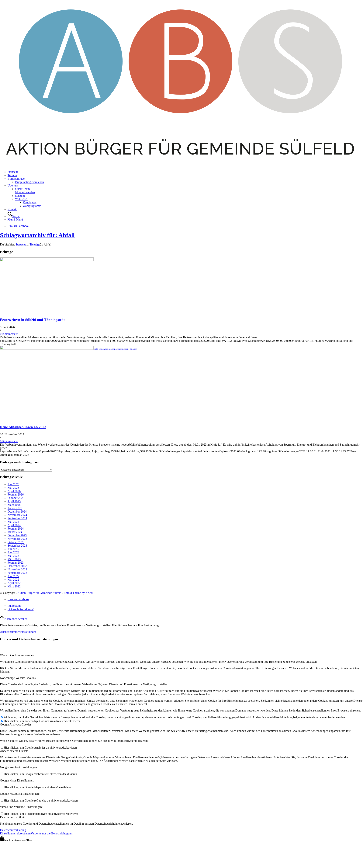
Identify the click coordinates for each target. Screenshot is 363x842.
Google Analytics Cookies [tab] (15, 724)
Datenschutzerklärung (13, 830)
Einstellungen (28, 631)
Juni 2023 (13, 552)
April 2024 (14, 525)
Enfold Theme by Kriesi (78, 592)
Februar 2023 (16, 562)
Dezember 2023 (17, 535)
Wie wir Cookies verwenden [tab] (17, 655)
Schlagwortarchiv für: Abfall (37, 235)
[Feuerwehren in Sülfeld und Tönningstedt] (47, 260)
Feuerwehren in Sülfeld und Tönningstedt (32, 320)
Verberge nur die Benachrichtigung (51, 833)
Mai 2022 (13, 579)
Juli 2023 (13, 549)
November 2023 (17, 538)
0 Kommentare (9, 334)
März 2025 (14, 504)
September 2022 (17, 572)
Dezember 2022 (17, 566)
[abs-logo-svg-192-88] (181, 165)
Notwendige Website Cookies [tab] (18, 678)
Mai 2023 (13, 555)
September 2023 (17, 545)
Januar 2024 (15, 532)
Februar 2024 (16, 528)
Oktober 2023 (16, 542)
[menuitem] (185, 172)
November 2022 (17, 569)
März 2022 (14, 586)
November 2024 (17, 515)
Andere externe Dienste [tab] (14, 751)
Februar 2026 (16, 494)
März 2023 (14, 559)
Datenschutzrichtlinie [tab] (12, 817)
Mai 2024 (13, 521)
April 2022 (14, 583)
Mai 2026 (13, 487)
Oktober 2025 (16, 497)
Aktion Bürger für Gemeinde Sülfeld (39, 592)
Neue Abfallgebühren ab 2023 (23, 427)
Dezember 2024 (17, 511)
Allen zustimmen (10, 631)
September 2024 (17, 518)
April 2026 (14, 491)
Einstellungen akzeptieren (15, 833)
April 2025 (14, 501)
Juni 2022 (13, 576)
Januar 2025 (15, 508)
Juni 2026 (13, 484)
